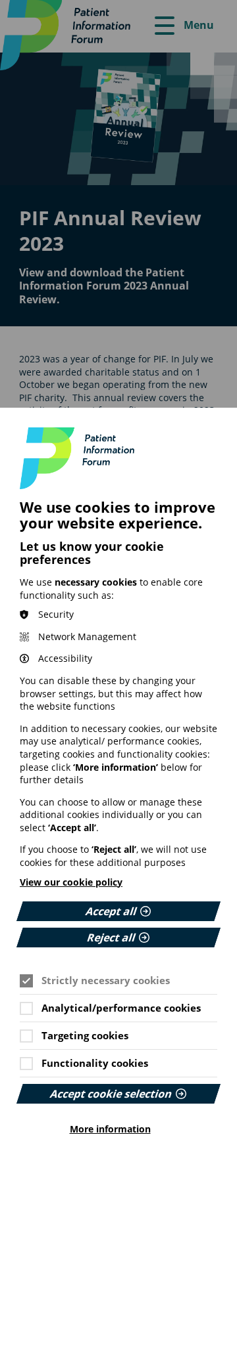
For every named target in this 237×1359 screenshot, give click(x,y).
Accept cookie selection (111, 1094)
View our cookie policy (71, 882)
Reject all (111, 937)
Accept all (111, 911)
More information (110, 1129)
